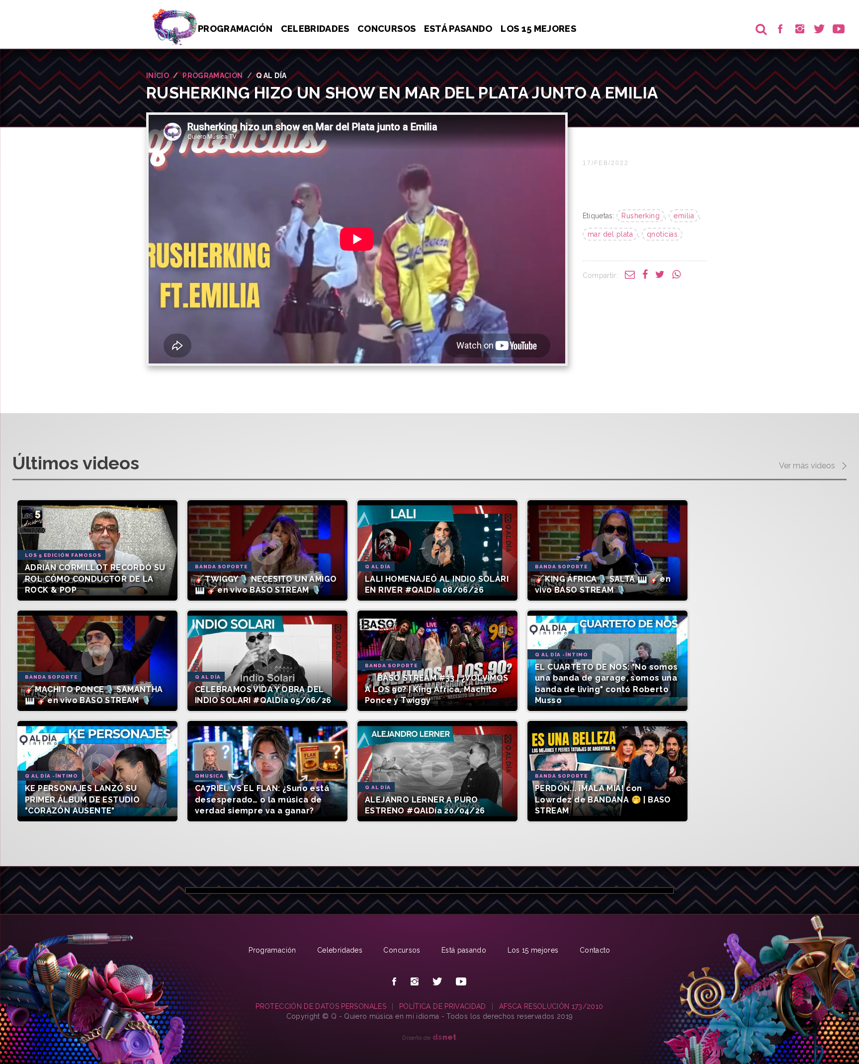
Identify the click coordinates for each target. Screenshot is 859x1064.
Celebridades (315, 28)
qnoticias (662, 234)
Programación (235, 28)
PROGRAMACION (212, 76)
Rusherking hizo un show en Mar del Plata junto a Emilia (402, 93)
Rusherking (640, 216)
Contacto (595, 950)
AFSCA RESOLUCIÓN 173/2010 (551, 1006)
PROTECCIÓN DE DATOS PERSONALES (321, 1006)
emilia (684, 216)
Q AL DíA (271, 76)
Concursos (386, 28)
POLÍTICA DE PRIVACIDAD (442, 1006)
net (444, 1037)
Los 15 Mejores (538, 28)
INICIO (157, 76)
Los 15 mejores (533, 950)
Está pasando (458, 28)
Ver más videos (808, 465)
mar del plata (610, 234)
